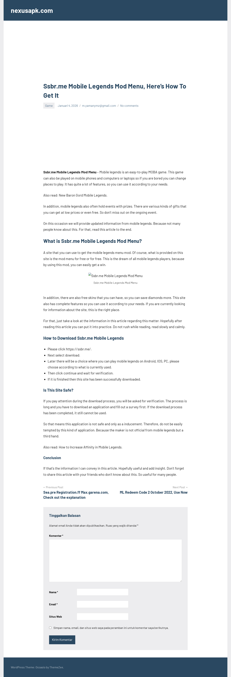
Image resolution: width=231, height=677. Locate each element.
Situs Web (55, 616)
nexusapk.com (32, 10)
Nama (53, 592)
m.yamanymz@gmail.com (99, 105)
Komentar (56, 535)
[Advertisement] (115, 54)
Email (53, 604)
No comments (129, 105)
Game (49, 105)
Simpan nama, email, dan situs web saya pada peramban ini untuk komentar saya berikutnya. (111, 627)
